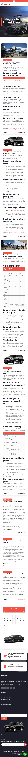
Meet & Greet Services (14, 665)
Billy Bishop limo (4, 702)
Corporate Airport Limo (6, 704)
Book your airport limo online (15, 232)
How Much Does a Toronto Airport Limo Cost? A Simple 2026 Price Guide (12, 371)
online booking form (16, 210)
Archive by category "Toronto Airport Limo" (16, 24)
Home (4, 24)
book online (6, 129)
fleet (20, 228)
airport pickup (12, 128)
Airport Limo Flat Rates (6, 697)
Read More (10, 529)
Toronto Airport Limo (8, 60)
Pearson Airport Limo (5, 707)
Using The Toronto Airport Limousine (13, 574)
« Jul (6, 610)
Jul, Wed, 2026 (22, 132)
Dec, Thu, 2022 (22, 532)
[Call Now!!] (25, 754)
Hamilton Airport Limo (5, 699)
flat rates (22, 128)
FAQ (8, 230)
